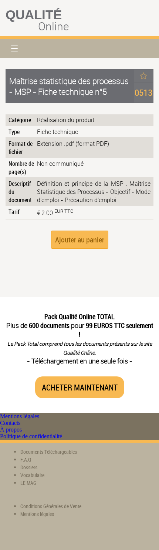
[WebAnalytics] (20, 535)
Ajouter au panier (79, 240)
